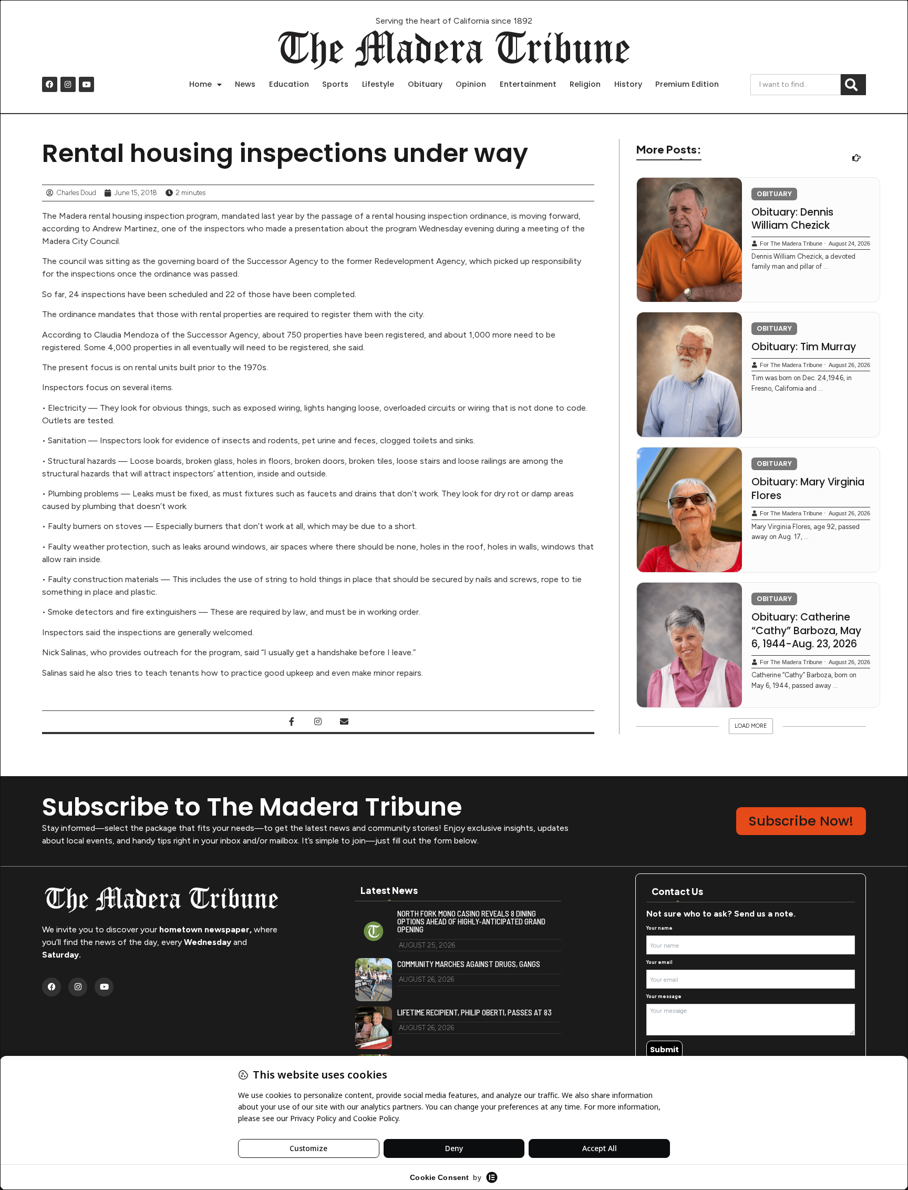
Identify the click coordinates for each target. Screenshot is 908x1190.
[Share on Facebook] (291, 721)
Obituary (425, 84)
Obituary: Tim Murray (803, 347)
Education (289, 84)
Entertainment (528, 84)
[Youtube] (86, 84)
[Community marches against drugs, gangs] (373, 979)
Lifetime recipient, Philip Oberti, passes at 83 (474, 1012)
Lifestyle (378, 84)
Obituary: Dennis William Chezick (792, 219)
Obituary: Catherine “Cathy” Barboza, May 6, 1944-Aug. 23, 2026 (806, 631)
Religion (585, 84)
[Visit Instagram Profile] (317, 721)
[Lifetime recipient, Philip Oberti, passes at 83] (373, 1028)
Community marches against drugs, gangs (468, 964)
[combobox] (795, 84)
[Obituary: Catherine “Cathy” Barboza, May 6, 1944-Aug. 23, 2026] (689, 645)
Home (200, 84)
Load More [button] (751, 726)
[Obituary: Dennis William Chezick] (689, 240)
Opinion (471, 84)
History (628, 84)
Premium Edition (687, 84)
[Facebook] (49, 84)
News (245, 84)
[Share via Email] (344, 721)
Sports (335, 84)
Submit (664, 1049)
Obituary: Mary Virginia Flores (807, 488)
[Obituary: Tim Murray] (689, 374)
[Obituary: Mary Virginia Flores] (689, 509)
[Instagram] (68, 84)
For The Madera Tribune (791, 243)
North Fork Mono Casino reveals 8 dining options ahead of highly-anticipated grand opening (471, 921)
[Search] (853, 84)
